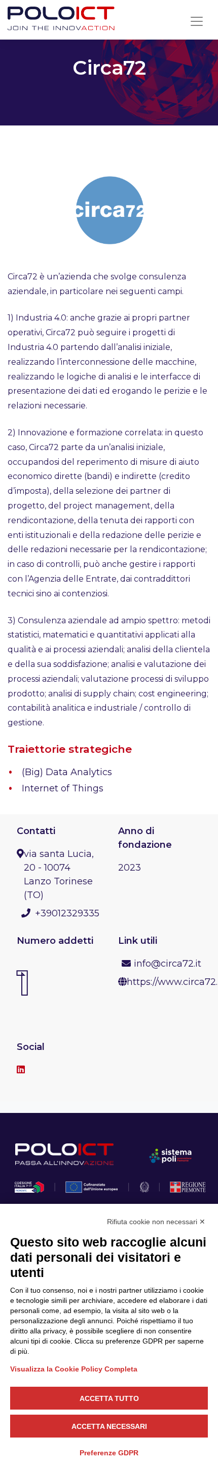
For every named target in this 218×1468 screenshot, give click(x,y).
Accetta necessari (109, 1426)
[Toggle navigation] (196, 21)
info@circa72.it (167, 963)
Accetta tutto (109, 1398)
